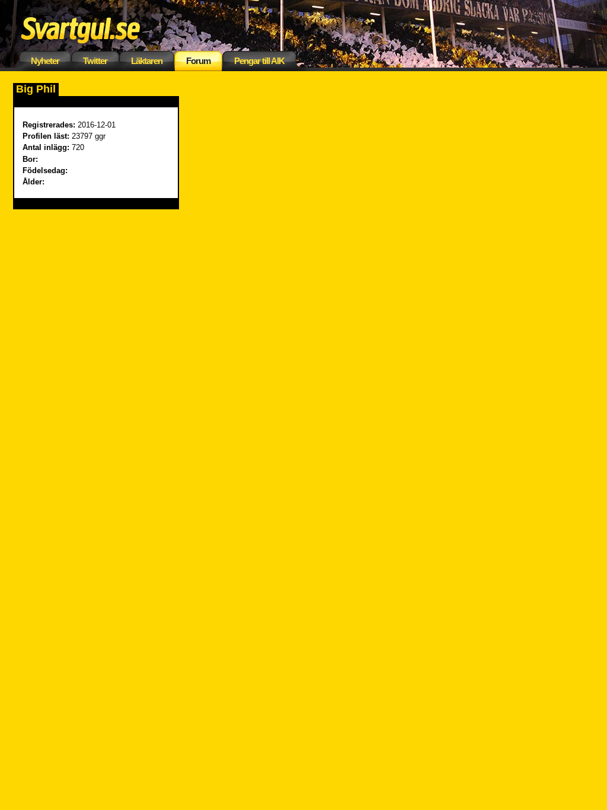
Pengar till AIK (259, 61)
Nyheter (45, 61)
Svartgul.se (99, 28)
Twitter (95, 61)
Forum (198, 61)
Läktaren (146, 61)
